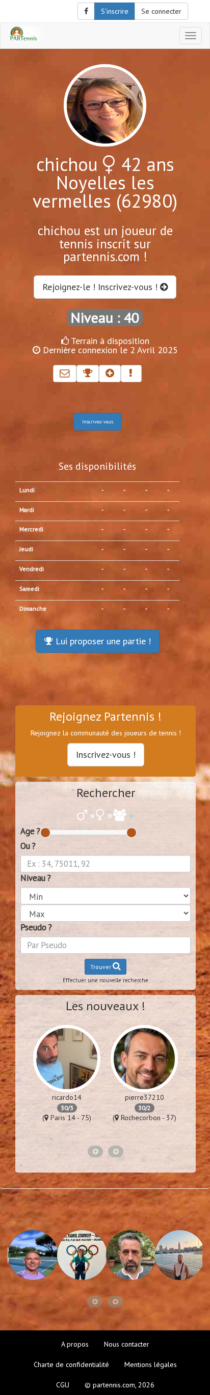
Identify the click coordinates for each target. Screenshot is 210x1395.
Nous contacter (126, 1344)
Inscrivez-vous (97, 421)
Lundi (27, 490)
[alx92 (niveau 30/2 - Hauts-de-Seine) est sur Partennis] (130, 1255)
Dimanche (32, 608)
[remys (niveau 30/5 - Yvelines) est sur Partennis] (32, 1255)
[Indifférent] (119, 816)
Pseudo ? (36, 927)
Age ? (30, 831)
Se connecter (161, 11)
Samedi (29, 588)
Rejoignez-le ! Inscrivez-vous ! (101, 287)
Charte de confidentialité (71, 1364)
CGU (62, 1384)
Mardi (26, 510)
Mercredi (31, 529)
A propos (75, 1344)
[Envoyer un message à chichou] (64, 373)
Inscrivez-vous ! (106, 754)
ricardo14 (67, 1097)
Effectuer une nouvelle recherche (105, 980)
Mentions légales (150, 1364)
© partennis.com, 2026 (119, 1384)
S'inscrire (114, 11)
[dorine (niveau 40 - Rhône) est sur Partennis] (81, 1255)
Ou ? (28, 845)
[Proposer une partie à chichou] (87, 373)
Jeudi (26, 549)
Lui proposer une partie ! (102, 641)
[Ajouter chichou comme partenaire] (110, 373)
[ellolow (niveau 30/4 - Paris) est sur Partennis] (178, 1255)
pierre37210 (144, 1097)
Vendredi (31, 569)
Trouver (101, 967)
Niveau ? (35, 878)
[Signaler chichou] (131, 373)
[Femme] (100, 816)
